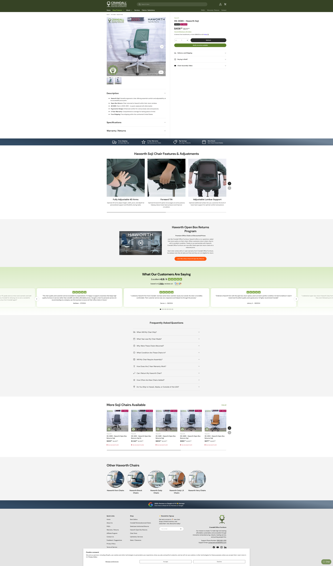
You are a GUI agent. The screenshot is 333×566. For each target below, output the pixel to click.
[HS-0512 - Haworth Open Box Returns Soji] (215, 420)
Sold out (208, 40)
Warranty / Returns (213, 10)
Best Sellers (134, 519)
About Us (110, 523)
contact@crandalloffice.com (217, 542)
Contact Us (110, 537)
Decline (219, 562)
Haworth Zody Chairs (156, 491)
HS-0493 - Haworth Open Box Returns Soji (190, 437)
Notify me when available (200, 45)
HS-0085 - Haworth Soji (117, 14)
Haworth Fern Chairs (115, 490)
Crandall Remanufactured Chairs (140, 523)
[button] (225, 4)
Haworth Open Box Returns (138, 530)
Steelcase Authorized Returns (139, 526)
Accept (165, 562)
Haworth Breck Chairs (136, 491)
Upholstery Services (136, 537)
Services (137, 10)
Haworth (176, 18)
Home (108, 10)
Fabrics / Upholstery (148, 10)
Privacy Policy (92, 557)
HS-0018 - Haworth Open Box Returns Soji (117, 437)
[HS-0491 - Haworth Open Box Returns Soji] (166, 420)
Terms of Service (112, 547)
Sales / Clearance (135, 540)
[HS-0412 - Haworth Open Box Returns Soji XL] (142, 420)
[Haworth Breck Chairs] (136, 479)
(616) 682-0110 (221, 540)
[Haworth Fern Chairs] (115, 479)
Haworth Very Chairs (197, 490)
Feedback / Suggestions (114, 540)
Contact (223, 10)
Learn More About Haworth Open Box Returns (190, 259)
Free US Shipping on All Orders (182, 32)
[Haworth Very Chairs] (197, 479)
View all (223, 405)
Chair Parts (133, 533)
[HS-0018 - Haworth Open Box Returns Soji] (117, 420)
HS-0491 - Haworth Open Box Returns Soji (166, 437)
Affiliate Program (112, 533)
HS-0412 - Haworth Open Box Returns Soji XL (141, 437)
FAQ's (203, 10)
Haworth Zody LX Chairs (177, 491)
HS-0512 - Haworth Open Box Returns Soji (215, 437)
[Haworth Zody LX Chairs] (176, 479)
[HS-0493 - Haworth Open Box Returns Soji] (191, 420)
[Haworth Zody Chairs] (156, 479)
